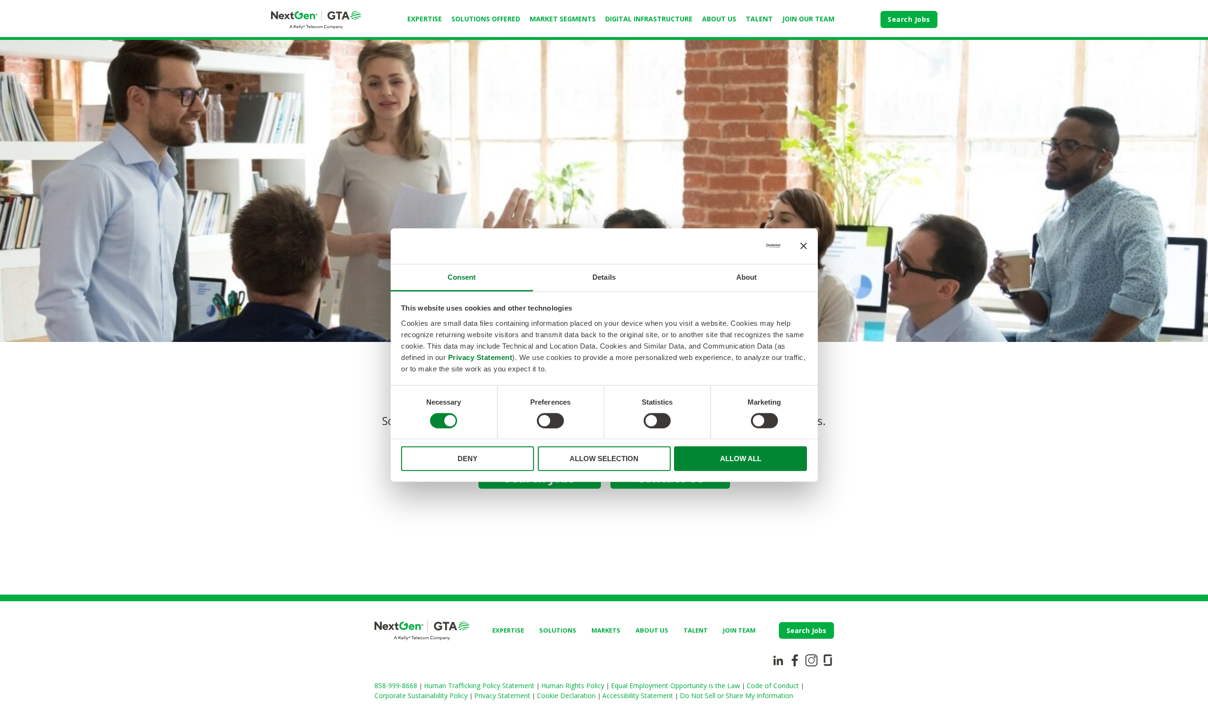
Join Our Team (808, 18)
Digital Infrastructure (649, 18)
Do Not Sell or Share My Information (736, 695)
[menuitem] (424, 19)
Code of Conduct (774, 685)
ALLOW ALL (740, 458)
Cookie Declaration (567, 695)
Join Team (739, 630)
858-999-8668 (397, 685)
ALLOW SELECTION (604, 458)
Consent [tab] (462, 277)
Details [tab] (604, 277)
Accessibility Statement (638, 695)
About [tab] (746, 277)
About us (652, 630)
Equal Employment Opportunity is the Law (676, 685)
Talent (759, 18)
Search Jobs (909, 19)
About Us (719, 18)
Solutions (557, 630)
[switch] (550, 420)
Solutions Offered (485, 18)
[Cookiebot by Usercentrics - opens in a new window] (738, 246)
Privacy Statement (480, 357)
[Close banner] (803, 246)
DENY (468, 458)
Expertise (424, 18)
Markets (605, 630)
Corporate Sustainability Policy (422, 695)
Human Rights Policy (573, 685)
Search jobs (806, 630)
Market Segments (563, 18)
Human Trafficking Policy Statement (480, 685)
